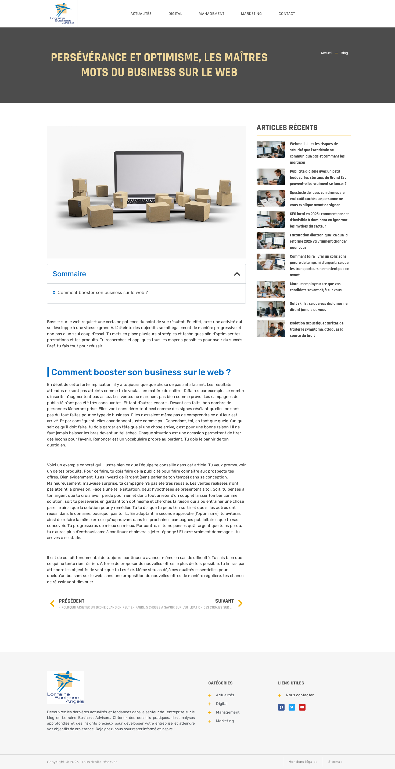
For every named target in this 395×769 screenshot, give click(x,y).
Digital (175, 13)
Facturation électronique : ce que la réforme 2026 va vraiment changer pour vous (319, 241)
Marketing (251, 13)
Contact (287, 13)
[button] (237, 273)
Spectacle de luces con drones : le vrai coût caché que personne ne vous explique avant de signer (317, 199)
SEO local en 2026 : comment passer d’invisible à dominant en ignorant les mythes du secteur (319, 220)
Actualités (141, 13)
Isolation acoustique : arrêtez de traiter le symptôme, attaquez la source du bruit (316, 329)
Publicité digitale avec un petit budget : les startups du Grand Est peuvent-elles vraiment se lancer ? (318, 177)
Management (211, 13)
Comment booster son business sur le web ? (103, 292)
